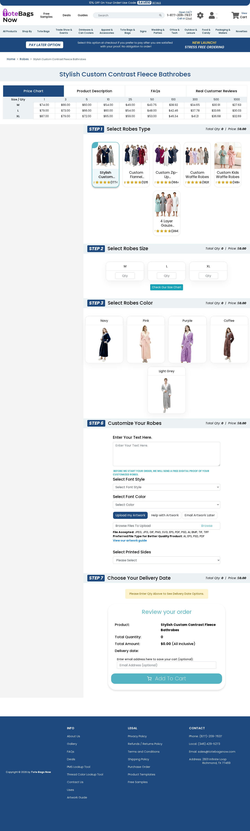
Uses (70, 790)
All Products (10, 31)
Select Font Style (129, 479)
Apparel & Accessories (107, 31)
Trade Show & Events (64, 31)
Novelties (241, 31)
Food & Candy (206, 31)
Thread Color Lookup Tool (85, 774)
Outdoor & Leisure (191, 31)
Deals (67, 15)
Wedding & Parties (157, 31)
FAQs (70, 751)
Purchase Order (139, 767)
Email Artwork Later (200, 515)
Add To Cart (170, 678)
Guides (83, 15)
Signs (143, 31)
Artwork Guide (77, 797)
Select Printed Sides (132, 552)
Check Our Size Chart (166, 287)
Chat (189, 18)
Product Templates (141, 774)
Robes (24, 59)
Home (11, 59)
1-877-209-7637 (179, 15)
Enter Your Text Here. (132, 437)
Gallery (72, 744)
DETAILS (156, 2)
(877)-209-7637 (210, 736)
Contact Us (75, 782)
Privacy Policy (137, 736)
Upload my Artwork (130, 515)
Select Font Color (129, 496)
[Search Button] (160, 15)
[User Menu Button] (200, 15)
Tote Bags (43, 31)
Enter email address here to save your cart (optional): (155, 659)
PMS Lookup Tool (78, 767)
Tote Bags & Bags (127, 31)
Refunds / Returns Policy (145, 744)
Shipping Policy (138, 759)
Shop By (27, 31)
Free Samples (46, 15)
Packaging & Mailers (223, 31)
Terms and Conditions (144, 751)
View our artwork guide (130, 540)
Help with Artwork (165, 515)
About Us (73, 736)
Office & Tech (174, 31)
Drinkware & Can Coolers (86, 31)
